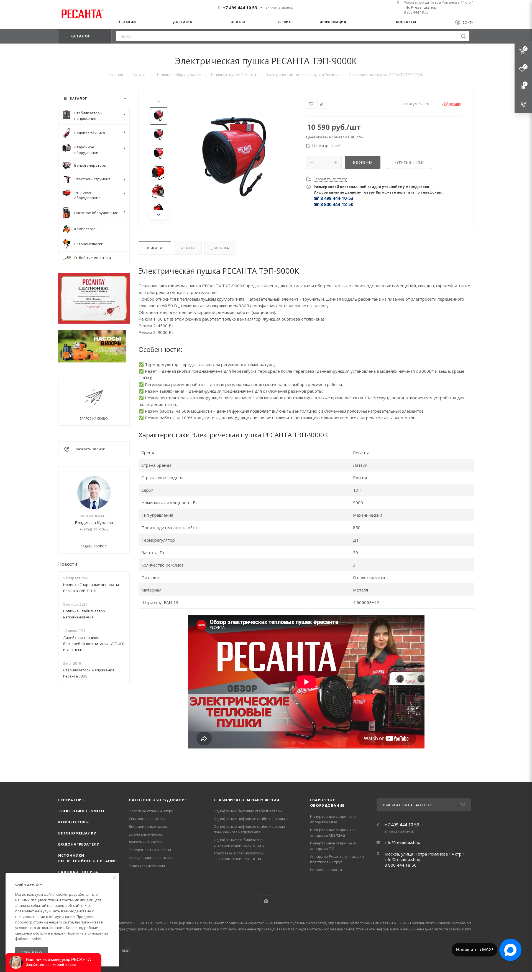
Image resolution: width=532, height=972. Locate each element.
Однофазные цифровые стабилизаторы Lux (252, 818)
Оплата (188, 248)
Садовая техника (78, 871)
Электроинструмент (81, 810)
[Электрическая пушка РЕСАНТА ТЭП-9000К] (234, 158)
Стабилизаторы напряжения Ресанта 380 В (88, 673)
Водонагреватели (79, 844)
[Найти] (463, 36)
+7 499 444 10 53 (240, 7)
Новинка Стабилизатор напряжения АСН (84, 614)
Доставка (220, 248)
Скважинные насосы (147, 818)
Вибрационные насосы (149, 826)
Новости (67, 564)
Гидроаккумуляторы (147, 865)
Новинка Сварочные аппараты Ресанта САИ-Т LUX (91, 587)
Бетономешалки (77, 833)
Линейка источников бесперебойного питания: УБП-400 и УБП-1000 (93, 643)
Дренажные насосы (146, 834)
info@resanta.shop (420, 7)
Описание (154, 248)
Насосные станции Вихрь (151, 810)
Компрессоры (73, 821)
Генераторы (71, 799)
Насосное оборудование (158, 799)
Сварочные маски (326, 869)
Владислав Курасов (94, 522)
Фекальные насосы (146, 841)
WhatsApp (266, 901)
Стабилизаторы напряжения (246, 799)
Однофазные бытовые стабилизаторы (248, 810)
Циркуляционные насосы (151, 857)
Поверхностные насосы (150, 849)
